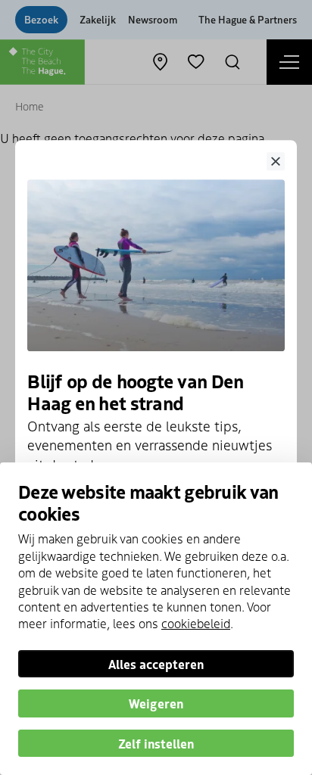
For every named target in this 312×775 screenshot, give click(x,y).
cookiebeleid (195, 623)
